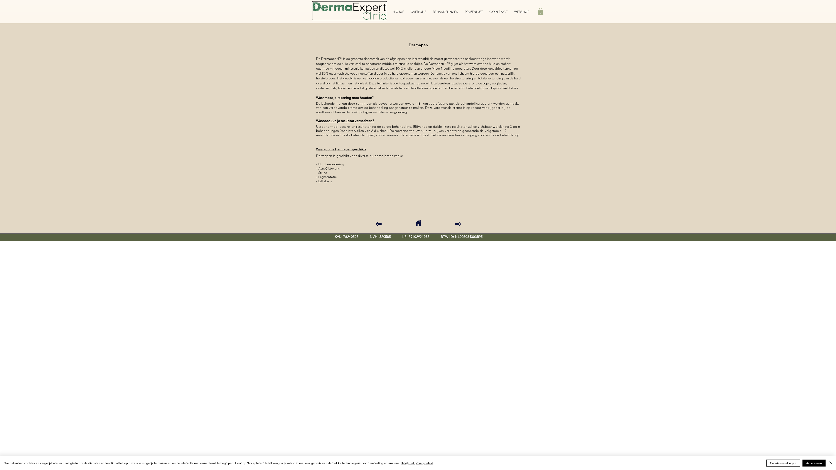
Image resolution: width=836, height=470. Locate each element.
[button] (541, 11)
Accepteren (814, 463)
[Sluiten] (830, 463)
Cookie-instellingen (783, 463)
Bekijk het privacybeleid (417, 463)
